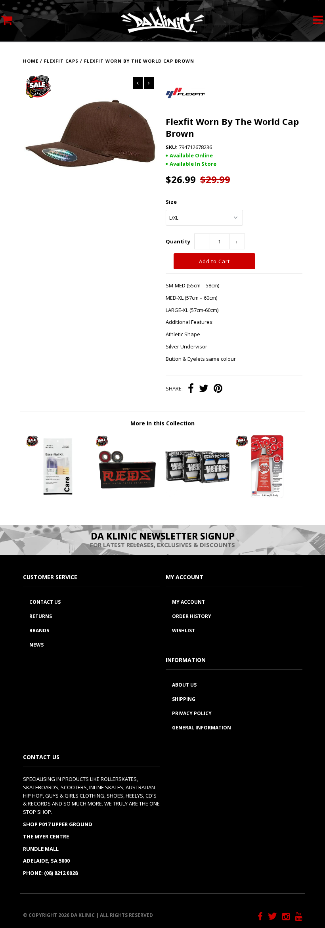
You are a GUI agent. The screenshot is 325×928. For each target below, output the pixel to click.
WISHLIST (183, 630)
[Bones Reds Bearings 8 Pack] (128, 496)
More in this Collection (162, 423)
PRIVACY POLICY (192, 713)
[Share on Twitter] (203, 389)
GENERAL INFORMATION (201, 727)
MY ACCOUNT (188, 602)
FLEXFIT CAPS (61, 61)
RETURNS (40, 616)
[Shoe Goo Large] (267, 496)
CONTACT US (45, 602)
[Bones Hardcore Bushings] (197, 496)
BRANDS (39, 630)
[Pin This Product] (218, 389)
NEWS (36, 644)
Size (171, 201)
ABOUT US (184, 684)
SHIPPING (183, 699)
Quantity (178, 241)
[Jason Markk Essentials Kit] (58, 496)
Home (30, 61)
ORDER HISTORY (191, 616)
